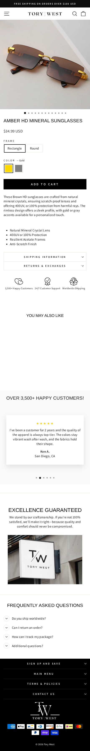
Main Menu (44, 674)
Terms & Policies (43, 684)
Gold (8, 168)
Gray (18, 168)
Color (14, 160)
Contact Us (44, 694)
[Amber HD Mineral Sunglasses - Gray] (21, 376)
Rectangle (15, 148)
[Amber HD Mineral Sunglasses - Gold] (16, 376)
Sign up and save (44, 663)
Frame (9, 141)
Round (34, 148)
